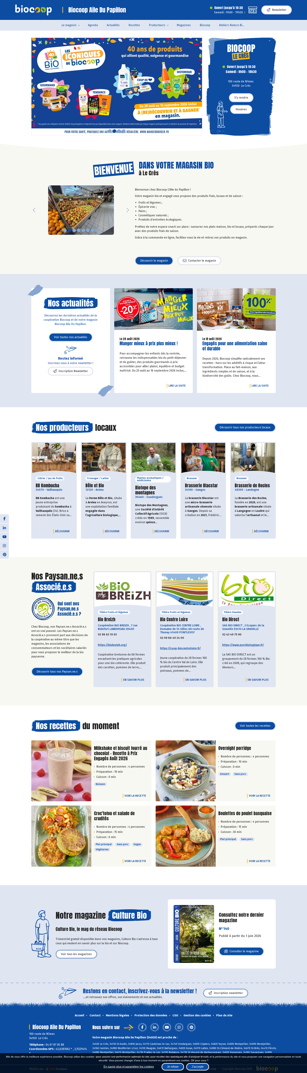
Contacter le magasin (202, 260)
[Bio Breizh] (122, 590)
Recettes (134, 25)
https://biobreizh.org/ (112, 645)
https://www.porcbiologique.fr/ (243, 645)
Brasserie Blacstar (201, 485)
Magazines (184, 25)
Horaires (241, 109)
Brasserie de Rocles (252, 485)
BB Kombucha (47, 485)
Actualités (113, 25)
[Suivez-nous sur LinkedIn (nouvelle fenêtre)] (4, 527)
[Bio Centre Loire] (185, 590)
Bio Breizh (106, 619)
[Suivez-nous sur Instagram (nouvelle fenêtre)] (4, 545)
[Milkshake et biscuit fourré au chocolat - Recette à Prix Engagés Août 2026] (61, 770)
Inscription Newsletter (73, 371)
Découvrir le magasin (154, 260)
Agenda (93, 25)
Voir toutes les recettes (255, 725)
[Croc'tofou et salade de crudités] (61, 836)
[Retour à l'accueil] (33, 9)
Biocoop (205, 25)
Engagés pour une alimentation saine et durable (234, 346)
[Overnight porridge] (186, 770)
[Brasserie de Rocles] (253, 459)
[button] (34, 87)
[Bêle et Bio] (103, 459)
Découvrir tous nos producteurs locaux (245, 427)
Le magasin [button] (68, 25)
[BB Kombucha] (54, 459)
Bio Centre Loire (174, 619)
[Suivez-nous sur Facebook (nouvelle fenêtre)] (4, 518)
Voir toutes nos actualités (70, 337)
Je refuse (173, 1066)
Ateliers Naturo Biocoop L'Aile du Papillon (234, 25)
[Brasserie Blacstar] (203, 459)
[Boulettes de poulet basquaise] (186, 836)
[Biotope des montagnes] (153, 459)
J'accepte (198, 1066)
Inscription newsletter (228, 993)
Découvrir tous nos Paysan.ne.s (57, 671)
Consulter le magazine (244, 952)
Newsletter (279, 10)
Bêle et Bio (94, 485)
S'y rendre (241, 97)
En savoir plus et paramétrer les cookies (129, 1066)
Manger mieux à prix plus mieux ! (149, 343)
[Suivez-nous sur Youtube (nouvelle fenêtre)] (4, 536)
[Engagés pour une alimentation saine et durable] (236, 311)
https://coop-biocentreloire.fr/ (180, 648)
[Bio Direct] (247, 590)
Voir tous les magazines (76, 954)
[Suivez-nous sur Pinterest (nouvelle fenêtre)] (4, 554)
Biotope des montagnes (153, 490)
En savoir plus (133, 679)
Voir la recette (135, 795)
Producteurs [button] (157, 25)
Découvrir (63, 531)
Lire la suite (178, 385)
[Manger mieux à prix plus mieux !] (116, 87)
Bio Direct (230, 619)
